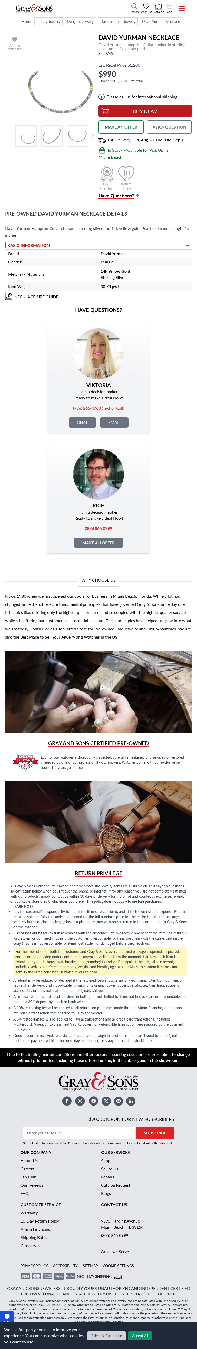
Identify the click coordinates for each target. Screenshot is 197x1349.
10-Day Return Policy (40, 1221)
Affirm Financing (35, 1229)
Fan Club (28, 1177)
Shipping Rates (34, 1237)
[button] (26, 136)
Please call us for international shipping (142, 97)
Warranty (29, 1213)
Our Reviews (32, 1185)
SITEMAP (90, 1265)
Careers (27, 1169)
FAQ (25, 1193)
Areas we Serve (115, 1252)
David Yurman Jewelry (117, 21)
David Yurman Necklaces (161, 21)
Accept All (140, 1335)
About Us (29, 1160)
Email (114, 422)
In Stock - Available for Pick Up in (133, 153)
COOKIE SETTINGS (118, 1265)
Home (27, 21)
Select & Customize (106, 1335)
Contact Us (114, 1204)
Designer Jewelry (80, 21)
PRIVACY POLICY (34, 1265)
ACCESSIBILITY (65, 1265)
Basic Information (28, 245)
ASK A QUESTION (169, 127)
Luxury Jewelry (48, 21)
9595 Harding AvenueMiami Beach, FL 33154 (122, 1224)
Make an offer (98, 543)
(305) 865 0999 (114, 1235)
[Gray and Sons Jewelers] (34, 8)
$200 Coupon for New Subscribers (131, 1119)
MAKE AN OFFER (121, 127)
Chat (82, 422)
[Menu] (178, 8)
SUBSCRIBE (155, 1133)
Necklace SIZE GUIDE (36, 297)
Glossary (28, 1245)
